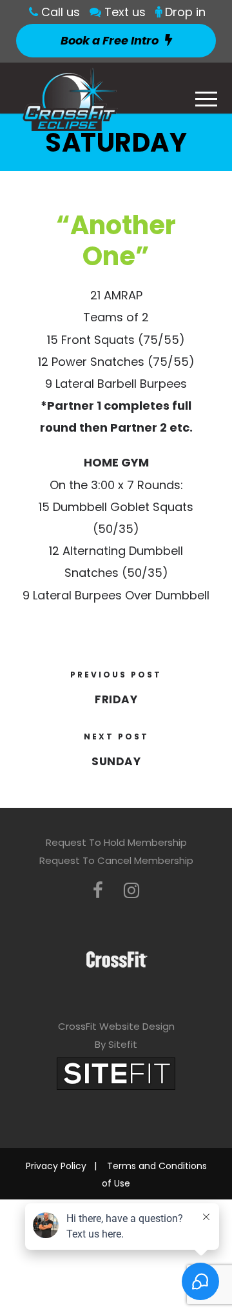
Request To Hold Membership (116, 842)
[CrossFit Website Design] (116, 1072)
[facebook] (98, 891)
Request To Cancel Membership (116, 860)
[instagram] (131, 891)
